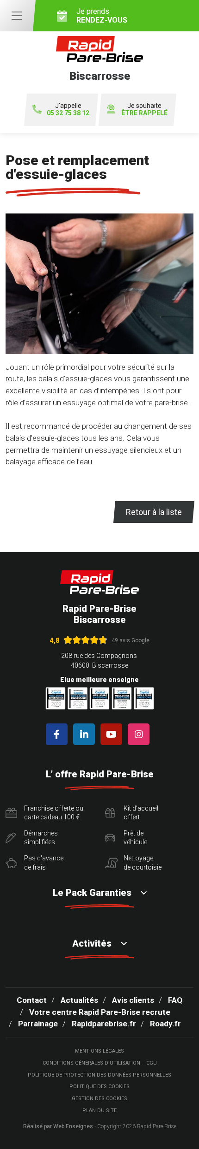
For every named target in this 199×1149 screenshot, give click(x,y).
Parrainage (38, 1023)
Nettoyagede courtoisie (143, 862)
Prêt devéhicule (135, 837)
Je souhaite (144, 109)
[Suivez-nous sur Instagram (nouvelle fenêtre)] (140, 734)
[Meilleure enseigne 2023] (144, 698)
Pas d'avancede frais (43, 862)
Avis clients (133, 1000)
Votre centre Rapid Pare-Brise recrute (99, 1012)
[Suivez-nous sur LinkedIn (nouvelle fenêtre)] (86, 734)
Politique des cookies (99, 1087)
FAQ (175, 1000)
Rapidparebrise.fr (104, 1023)
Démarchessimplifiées (41, 837)
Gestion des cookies (99, 1099)
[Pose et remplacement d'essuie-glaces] (99, 287)
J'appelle (68, 109)
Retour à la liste (154, 512)
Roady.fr (165, 1023)
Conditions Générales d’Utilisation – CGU (100, 1063)
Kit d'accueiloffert (141, 813)
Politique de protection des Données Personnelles (99, 1075)
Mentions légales (99, 1051)
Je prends (101, 15)
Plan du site (99, 1110)
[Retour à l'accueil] (99, 582)
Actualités (79, 1000)
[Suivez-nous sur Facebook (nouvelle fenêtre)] (58, 734)
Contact (32, 1000)
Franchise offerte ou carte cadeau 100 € (53, 813)
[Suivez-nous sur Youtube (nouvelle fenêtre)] (113, 734)
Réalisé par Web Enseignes (58, 1126)
